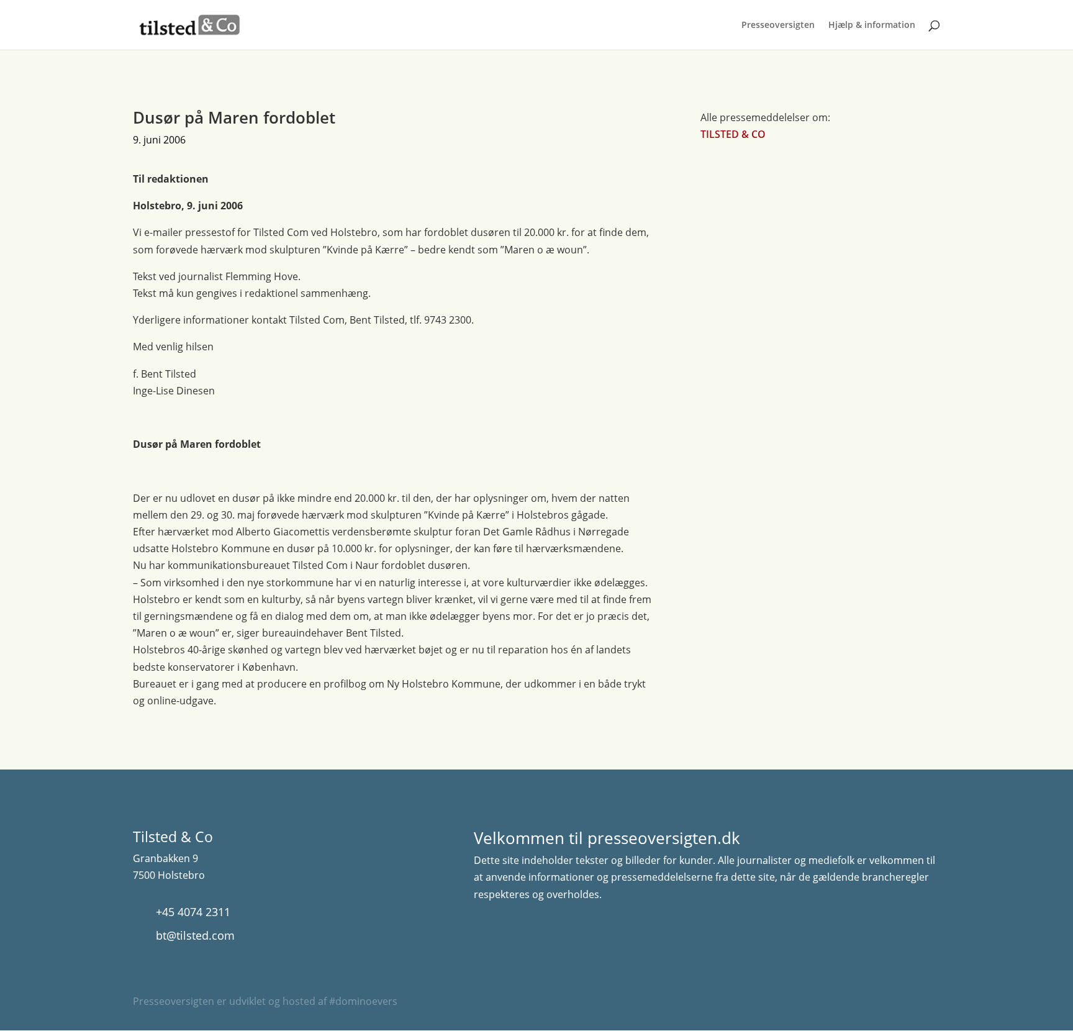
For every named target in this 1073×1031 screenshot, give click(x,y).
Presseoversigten (778, 25)
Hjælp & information (871, 25)
